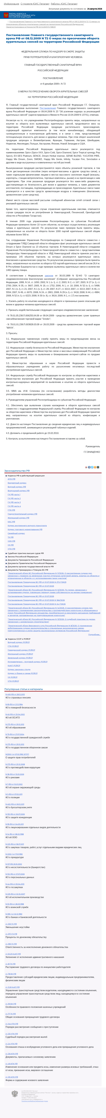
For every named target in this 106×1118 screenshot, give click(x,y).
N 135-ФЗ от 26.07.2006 (15, 814)
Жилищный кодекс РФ (18, 518)
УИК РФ (11, 541)
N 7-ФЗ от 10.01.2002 (14, 784)
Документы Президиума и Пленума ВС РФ (28, 570)
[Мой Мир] (98, 466)
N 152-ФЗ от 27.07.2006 (15, 874)
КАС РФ (11, 522)
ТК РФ (11, 537)
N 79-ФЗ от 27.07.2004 (15, 734)
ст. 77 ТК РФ (11, 1014)
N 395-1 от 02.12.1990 (14, 914)
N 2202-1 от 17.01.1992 (14, 854)
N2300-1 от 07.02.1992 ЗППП (17, 754)
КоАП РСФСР (14, 665)
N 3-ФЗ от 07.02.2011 (14, 794)
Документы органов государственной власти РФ (31, 566)
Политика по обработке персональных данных (35, 1101)
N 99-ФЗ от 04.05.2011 (15, 824)
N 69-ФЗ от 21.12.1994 (14, 704)
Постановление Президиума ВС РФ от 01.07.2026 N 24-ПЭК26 (37, 604)
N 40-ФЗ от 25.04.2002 (15, 714)
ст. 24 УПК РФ (11, 1044)
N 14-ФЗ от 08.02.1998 (15, 834)
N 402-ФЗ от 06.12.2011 (15, 804)
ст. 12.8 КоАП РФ (13, 987)
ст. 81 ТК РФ (10, 964)
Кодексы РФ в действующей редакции (26, 476)
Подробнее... (94, 634)
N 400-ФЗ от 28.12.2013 (15, 694)
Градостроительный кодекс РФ (22, 514)
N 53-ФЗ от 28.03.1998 (15, 904)
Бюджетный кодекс (17, 483)
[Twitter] (92, 466)
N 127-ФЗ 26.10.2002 (14, 864)
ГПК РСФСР (13, 646)
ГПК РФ (11, 510)
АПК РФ (11, 479)
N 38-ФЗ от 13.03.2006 (15, 774)
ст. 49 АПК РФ (12, 1064)
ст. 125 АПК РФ (12, 1077)
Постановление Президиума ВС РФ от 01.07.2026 (31, 586)
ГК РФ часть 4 (14, 506)
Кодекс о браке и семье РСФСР (23, 673)
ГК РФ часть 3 (14, 502)
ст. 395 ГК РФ (11, 944)
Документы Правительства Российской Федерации (32, 563)
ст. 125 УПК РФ (12, 1034)
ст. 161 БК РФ (11, 1004)
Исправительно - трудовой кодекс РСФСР (27, 662)
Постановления (48, 108)
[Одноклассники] (95, 466)
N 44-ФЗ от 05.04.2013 (15, 884)
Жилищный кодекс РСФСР (20, 654)
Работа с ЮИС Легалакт (64, 3)
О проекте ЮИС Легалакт (35, 3)
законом (49, 275)
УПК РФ (11, 549)
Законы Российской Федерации (23, 556)
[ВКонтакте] (89, 466)
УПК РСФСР (13, 681)
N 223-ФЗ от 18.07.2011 (15, 844)
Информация (11, 3)
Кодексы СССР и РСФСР (19, 639)
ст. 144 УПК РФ (12, 1024)
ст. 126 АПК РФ (12, 1054)
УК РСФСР (12, 677)
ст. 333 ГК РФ (11, 924)
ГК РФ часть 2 (14, 498)
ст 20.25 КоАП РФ (13, 954)
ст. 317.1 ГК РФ (11, 934)
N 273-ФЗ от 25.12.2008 (15, 764)
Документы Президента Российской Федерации (31, 560)
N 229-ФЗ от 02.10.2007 (15, 894)
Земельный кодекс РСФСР (20, 658)
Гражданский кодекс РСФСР (21, 650)
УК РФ (11, 545)
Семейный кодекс (16, 533)
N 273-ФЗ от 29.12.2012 (15, 724)
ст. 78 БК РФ (11, 974)
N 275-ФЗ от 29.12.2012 (15, 744)
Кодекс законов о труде (19, 669)
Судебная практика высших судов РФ (26, 553)
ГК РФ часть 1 (14, 494)
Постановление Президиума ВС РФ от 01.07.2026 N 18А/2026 (36, 600)
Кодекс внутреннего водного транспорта (27, 525)
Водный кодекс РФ (17, 487)
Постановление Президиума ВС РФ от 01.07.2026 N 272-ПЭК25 (37, 582)
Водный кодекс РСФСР (19, 642)
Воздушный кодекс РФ (19, 490)
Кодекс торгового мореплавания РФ (25, 529)
